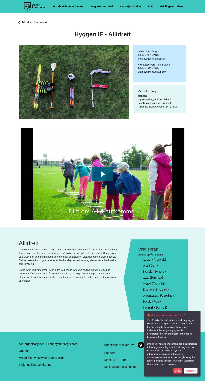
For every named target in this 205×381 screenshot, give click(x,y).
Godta (178, 370)
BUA (151, 6)
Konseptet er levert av (119, 344)
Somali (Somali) (155, 307)
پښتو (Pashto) (153, 277)
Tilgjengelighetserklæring (35, 364)
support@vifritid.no (124, 366)
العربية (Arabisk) (154, 259)
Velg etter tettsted (101, 6)
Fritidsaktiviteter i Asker (68, 6)
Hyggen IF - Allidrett (160, 103)
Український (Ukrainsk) (159, 295)
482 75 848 (120, 360)
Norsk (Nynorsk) (155, 271)
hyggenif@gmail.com (154, 58)
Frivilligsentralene (171, 6)
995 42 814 (153, 55)
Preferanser (190, 370)
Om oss (24, 351)
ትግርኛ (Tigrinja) (154, 283)
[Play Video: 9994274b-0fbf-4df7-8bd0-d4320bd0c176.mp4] (102, 174)
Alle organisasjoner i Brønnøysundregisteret (48, 344)
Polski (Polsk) (153, 301)
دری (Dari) (150, 265)
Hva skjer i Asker (130, 6)
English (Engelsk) (156, 289)
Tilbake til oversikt (34, 22)
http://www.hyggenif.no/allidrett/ (154, 99)
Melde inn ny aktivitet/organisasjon (42, 357)
